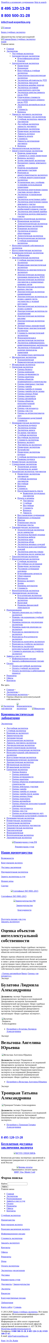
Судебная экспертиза (27, 435)
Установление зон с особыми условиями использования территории (30, 184)
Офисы (10, 678)
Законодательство (15, 735)
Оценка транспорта (26, 396)
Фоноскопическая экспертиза (25, 559)
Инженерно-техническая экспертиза (29, 219)
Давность (27, 513)
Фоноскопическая (15, 833)
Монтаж (21, 520)
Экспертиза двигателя (27, 83)
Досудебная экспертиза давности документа (28, 125)
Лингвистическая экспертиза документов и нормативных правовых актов (31, 282)
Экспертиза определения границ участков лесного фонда (32, 190)
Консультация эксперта (12, 863)
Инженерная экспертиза (28, 221)
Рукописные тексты (26, 522)
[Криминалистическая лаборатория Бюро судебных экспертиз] (9, 708)
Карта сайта (6, 1307)
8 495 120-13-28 (15, 8)
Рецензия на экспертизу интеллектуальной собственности (27, 647)
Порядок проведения (27, 153)
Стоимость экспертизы (28, 440)
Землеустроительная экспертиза (21, 747)
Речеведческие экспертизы (24, 462)
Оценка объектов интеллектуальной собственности (26, 403)
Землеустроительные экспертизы (27, 151)
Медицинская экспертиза (18, 764)
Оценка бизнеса (24, 369)
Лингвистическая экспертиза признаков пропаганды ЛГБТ (31, 275)
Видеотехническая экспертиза (31, 238)
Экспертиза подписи (27, 425)
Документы (28, 500)
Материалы (22, 578)
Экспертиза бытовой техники (31, 534)
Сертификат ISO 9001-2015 (13, 896)
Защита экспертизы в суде (13, 876)
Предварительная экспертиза (14, 872)
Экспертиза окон (25, 539)
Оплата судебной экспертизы (25, 668)
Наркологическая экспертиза (30, 362)
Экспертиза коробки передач (30, 85)
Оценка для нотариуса (27, 408)
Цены (3, 1261)
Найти (4, 1183)
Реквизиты (12, 675)
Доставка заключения (11, 867)
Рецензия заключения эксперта (15, 1229)
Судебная (27, 503)
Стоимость (22, 109)
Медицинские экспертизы (24, 357)
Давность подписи (26, 134)
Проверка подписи (26, 459)
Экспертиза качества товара (30, 551)
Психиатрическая (25, 360)
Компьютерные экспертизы (30, 226)
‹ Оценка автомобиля (11, 973)
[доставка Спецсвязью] (24, 1153)
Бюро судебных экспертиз (13, 32)
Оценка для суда (25, 411)
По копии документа (27, 432)
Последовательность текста (30, 491)
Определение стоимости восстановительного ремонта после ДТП (31, 99)
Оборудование (24, 576)
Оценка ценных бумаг (27, 394)
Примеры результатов (27, 585)
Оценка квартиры (25, 377)
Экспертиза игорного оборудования (27, 232)
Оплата (10, 663)
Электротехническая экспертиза (32, 223)
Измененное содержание (28, 517)
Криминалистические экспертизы (28, 253)
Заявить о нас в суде (16, 656)
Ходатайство (23, 449)
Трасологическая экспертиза (25, 556)
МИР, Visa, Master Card (24, 1172)
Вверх (24, 973)
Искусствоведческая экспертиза (27, 250)
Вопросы (21, 112)
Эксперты (5, 1289)
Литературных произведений (31, 326)
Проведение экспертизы (28, 131)
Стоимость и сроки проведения (32, 155)
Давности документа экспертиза (27, 114)
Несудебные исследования (29, 564)
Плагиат (21, 61)
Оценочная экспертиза (22, 367)
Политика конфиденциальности (16, 1329)
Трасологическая (14, 830)
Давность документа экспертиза (21, 743)
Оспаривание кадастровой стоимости (29, 816)
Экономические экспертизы (25, 593)
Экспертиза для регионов (13, 1270)
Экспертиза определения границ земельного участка (32, 203)
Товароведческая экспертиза (20, 828)
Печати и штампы (25, 498)
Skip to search (40, 2)
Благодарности (24, 910)
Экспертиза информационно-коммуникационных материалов (32, 344)
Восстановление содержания (30, 515)
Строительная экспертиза (18, 823)
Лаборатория (23, 255)
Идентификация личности (29, 573)
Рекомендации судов (24, 847)
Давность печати (25, 136)
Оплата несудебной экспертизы (26, 666)
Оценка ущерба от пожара (29, 389)
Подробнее (27, 1082)
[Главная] (6, 27)
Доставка (5, 1275)
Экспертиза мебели (26, 537)
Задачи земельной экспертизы (31, 160)
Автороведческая (15, 738)
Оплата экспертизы (10, 1266)
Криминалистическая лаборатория (17, 716)
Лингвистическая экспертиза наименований (31, 292)
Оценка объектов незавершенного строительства (31, 380)
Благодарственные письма (13, 1298)
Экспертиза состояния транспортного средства (28, 88)
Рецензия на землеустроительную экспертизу (32, 173)
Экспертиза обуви (25, 542)
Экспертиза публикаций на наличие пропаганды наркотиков (30, 350)
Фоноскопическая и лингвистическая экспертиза (30, 339)
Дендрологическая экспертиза (26, 148)
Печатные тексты (25, 525)
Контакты (11, 680)
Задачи (20, 583)
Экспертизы (12, 51)
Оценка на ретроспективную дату (28, 813)
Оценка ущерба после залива (30, 391)
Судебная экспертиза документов (27, 480)
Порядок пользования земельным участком (27, 169)
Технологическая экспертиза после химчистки (30, 531)
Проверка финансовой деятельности (27, 606)
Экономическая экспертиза (19, 837)
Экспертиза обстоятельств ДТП (32, 80)
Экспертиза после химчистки (31, 554)
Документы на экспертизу (29, 445)
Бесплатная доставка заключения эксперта (17, 1145)
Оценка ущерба (24, 386)
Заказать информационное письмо (28, 661)
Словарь (17, 1307)
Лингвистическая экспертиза (25, 257)
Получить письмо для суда (13, 919)
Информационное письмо (24, 658)
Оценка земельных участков (30, 384)
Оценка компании (25, 372)
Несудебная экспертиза (28, 437)
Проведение (23, 66)
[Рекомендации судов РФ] (24, 842)
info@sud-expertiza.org (15, 22)
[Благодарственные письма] (24, 914)
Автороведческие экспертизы (26, 56)
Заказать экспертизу (10, 921)
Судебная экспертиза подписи (31, 457)
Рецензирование (14, 610)
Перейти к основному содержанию (17, 2)
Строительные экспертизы (24, 464)
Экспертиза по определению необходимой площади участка (31, 207)
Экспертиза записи (26, 430)
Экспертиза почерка (26, 428)
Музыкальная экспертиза (23, 364)
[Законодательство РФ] (24, 901)
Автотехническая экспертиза (25, 63)
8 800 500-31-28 (15, 15)
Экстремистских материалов (30, 355)
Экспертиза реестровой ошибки (32, 211)
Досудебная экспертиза (22, 53)
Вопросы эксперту (26, 158)
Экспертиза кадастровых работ (31, 199)
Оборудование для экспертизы (31, 117)
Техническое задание (27, 466)
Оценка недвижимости (28, 374)
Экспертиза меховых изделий (31, 544)
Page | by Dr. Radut (9, 1340)
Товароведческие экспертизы (25, 527)
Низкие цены (7, 881)
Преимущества (8, 1220)
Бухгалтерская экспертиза (29, 595)
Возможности (7, 858)
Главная (10, 49)
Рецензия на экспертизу (18, 733)
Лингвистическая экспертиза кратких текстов (31, 288)
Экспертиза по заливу (27, 469)
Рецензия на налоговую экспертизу (28, 641)
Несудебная (22, 483)
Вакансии (5, 1293)
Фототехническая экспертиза (25, 590)
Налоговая (22, 603)
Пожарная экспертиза (27, 228)
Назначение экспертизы (28, 129)
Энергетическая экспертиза (30, 236)
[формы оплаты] (25, 1167)
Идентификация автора (28, 58)
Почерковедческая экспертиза (26, 423)
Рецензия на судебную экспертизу (28, 644)
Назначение (22, 68)
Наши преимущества (16, 852)
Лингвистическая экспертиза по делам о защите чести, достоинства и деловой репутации (32, 300)
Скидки (4, 886)
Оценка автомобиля (26, 398)
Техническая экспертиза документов (29, 471)
